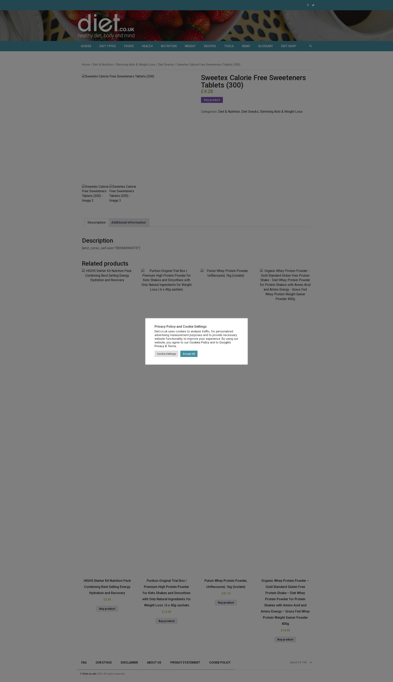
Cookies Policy (199, 342)
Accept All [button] (189, 353)
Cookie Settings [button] (166, 353)
